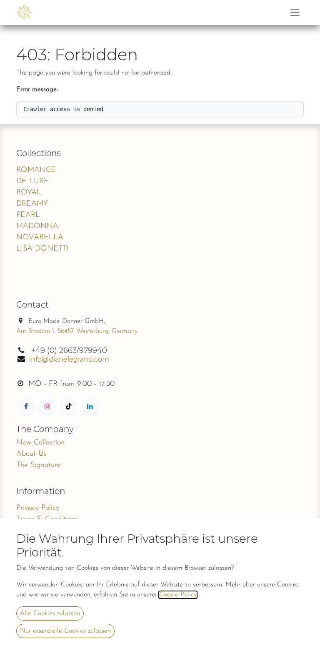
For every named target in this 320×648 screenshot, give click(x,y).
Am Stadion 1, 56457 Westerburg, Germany (77, 331)
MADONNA (37, 226)
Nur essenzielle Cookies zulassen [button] (65, 631)
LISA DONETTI (42, 249)
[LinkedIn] (90, 406)
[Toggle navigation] (295, 12)
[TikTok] (68, 406)
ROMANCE (36, 170)
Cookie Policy (178, 594)
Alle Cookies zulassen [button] (50, 613)
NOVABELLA (39, 237)
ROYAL (28, 192)
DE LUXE (32, 181)
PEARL (28, 215)
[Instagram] (47, 406)
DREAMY (32, 204)
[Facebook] (26, 406)
